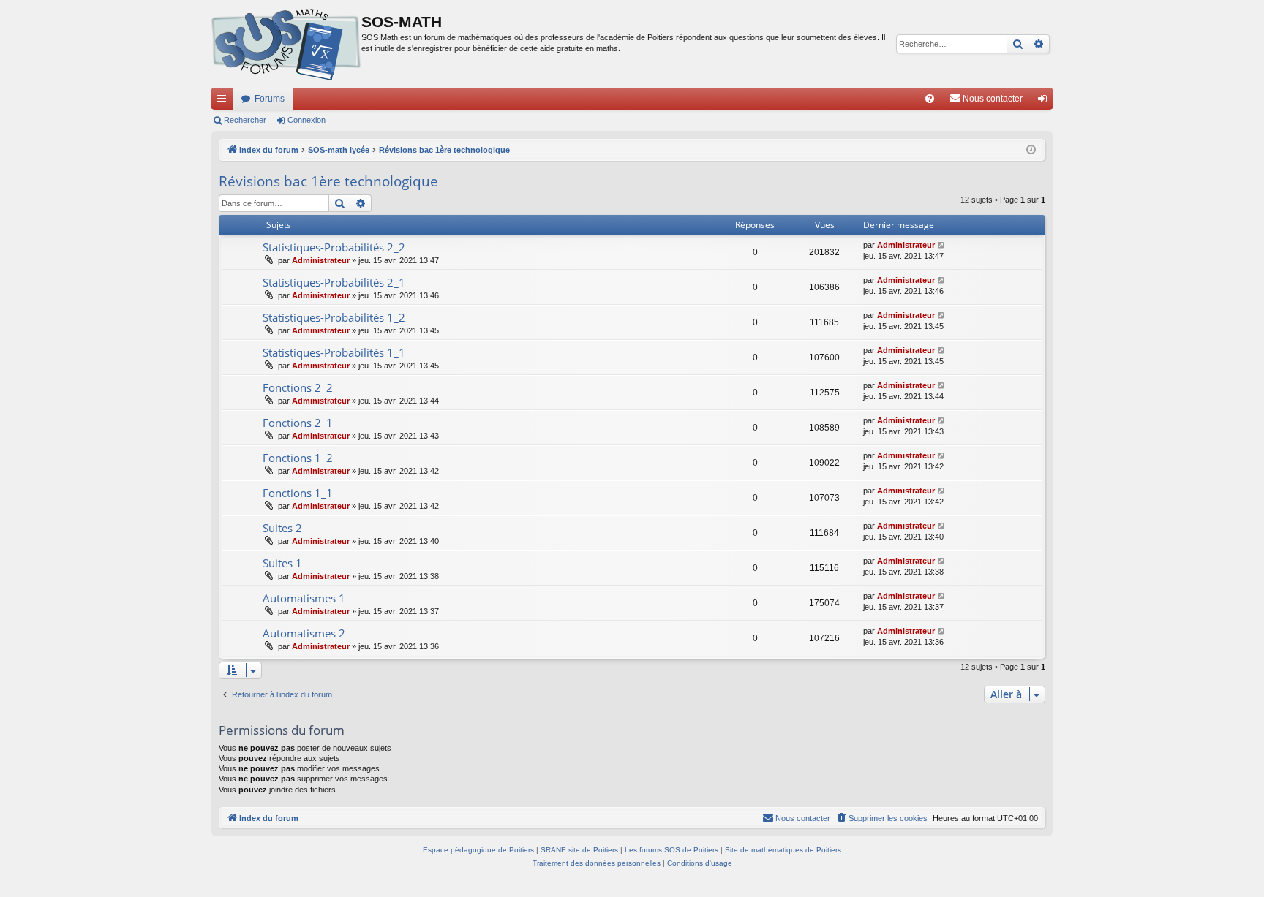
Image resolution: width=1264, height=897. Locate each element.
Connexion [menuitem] (1045, 102)
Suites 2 (282, 528)
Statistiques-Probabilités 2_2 (334, 247)
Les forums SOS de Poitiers (671, 850)
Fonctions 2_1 (298, 422)
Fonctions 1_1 (298, 492)
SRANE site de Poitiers (579, 850)
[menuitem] (930, 99)
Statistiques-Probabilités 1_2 (334, 317)
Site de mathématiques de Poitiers (783, 850)
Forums (270, 99)
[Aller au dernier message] (942, 245)
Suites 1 (282, 563)
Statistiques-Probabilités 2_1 (334, 282)
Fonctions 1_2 (298, 457)
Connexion (306, 120)
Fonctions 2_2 (298, 387)
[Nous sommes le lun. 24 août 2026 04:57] (1031, 150)
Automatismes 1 (304, 598)
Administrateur (321, 260)
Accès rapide (225, 102)
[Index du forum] (286, 44)
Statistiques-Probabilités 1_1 (334, 352)
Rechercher (245, 120)
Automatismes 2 (304, 633)
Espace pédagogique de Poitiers (478, 850)
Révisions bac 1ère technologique (328, 181)
